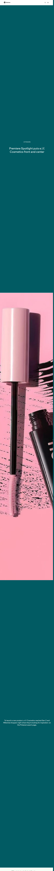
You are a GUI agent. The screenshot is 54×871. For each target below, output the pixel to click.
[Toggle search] (45, 2)
